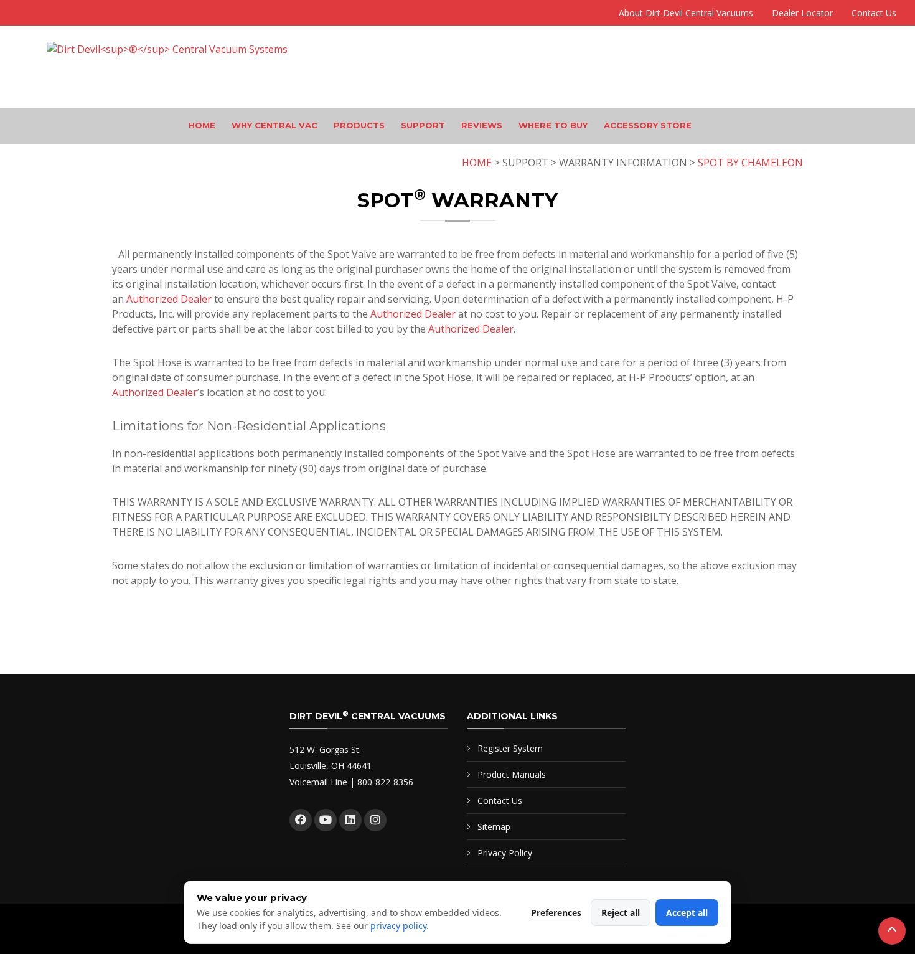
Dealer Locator (802, 13)
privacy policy (398, 926)
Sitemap (493, 827)
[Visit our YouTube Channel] (325, 820)
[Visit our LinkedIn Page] (350, 820)
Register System (510, 748)
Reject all (620, 913)
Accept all (687, 913)
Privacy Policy (504, 853)
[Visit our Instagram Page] (375, 820)
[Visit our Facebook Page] (300, 820)
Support (423, 125)
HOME (477, 162)
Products (359, 125)
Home (202, 125)
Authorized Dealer (169, 299)
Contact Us (874, 13)
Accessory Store (648, 125)
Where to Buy (553, 125)
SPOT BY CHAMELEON (750, 162)
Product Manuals (511, 774)
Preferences (556, 913)
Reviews (481, 125)
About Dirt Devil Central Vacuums (686, 13)
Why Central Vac (274, 125)
